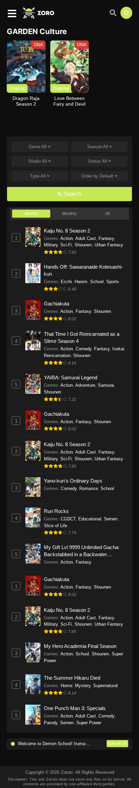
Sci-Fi (66, 244)
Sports (112, 281)
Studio (37, 161)
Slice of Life (55, 525)
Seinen (110, 518)
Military (51, 244)
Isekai (118, 348)
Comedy (83, 348)
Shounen (83, 244)
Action (66, 238)
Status (97, 161)
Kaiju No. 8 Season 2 (67, 231)
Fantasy (106, 238)
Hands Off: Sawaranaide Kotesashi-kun (83, 270)
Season (97, 146)
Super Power (88, 722)
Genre (38, 146)
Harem (81, 281)
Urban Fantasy (108, 244)
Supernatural (105, 685)
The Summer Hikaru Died (72, 678)
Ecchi (66, 281)
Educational (89, 518)
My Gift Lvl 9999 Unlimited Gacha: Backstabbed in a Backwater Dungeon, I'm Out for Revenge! (81, 551)
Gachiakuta (56, 303)
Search (71, 194)
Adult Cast (85, 238)
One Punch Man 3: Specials (75, 708)
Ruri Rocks (56, 511)
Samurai (106, 385)
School (97, 281)
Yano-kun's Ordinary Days (73, 481)
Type (38, 176)
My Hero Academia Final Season (80, 646)
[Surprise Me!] (126, 13)
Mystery (82, 685)
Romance (88, 488)
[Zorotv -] (39, 17)
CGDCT (68, 518)
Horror (66, 685)
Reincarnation (57, 355)
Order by (97, 176)
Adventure (85, 385)
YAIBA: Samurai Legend (70, 377)
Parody (50, 722)
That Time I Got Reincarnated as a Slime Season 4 (81, 337)
